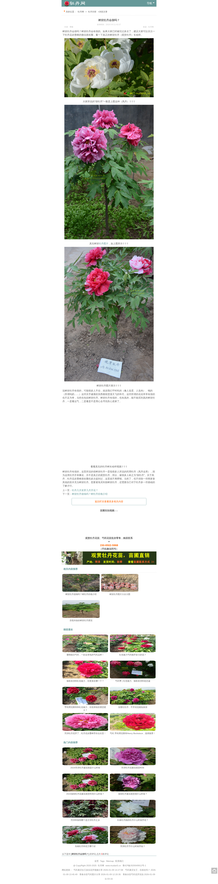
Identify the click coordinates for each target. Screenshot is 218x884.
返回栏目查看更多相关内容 (109, 501)
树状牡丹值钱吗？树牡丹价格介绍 (90, 494)
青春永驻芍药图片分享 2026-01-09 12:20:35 (100, 874)
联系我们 (119, 861)
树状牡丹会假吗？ (80, 854)
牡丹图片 (103, 243)
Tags (102, 861)
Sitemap (110, 861)
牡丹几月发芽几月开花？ (85, 490)
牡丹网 (81, 12)
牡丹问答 (92, 12)
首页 (96, 861)
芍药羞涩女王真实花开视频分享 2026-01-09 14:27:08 (98, 870)
